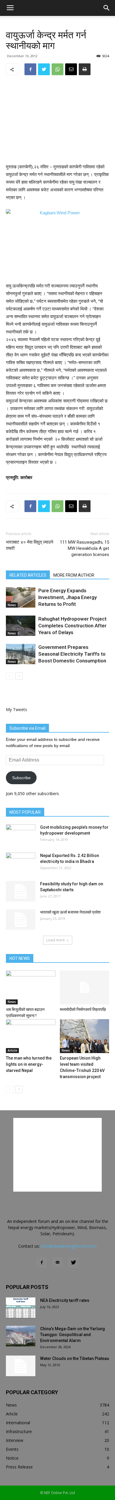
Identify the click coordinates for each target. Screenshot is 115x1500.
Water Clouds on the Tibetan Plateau (74, 1358)
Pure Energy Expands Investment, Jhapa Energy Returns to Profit (67, 597)
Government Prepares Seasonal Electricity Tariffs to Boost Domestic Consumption (72, 654)
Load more (55, 940)
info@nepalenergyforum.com (69, 1246)
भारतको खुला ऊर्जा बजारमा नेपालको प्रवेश (70, 912)
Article (12, 1050)
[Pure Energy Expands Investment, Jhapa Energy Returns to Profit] (20, 597)
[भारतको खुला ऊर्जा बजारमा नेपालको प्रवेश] (20, 919)
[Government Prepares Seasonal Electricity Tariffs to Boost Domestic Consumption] (20, 654)
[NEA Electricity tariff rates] (20, 1307)
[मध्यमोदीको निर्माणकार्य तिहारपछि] (84, 987)
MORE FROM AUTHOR (73, 575)
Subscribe (21, 777)
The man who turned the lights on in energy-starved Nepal (29, 1064)
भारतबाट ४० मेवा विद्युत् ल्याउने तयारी (29, 545)
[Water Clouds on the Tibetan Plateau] (20, 1366)
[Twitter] (73, 1263)
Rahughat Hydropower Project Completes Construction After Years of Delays (72, 625)
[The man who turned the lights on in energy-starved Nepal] (30, 1036)
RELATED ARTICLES (27, 575)
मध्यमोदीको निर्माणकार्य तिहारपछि (83, 1009)
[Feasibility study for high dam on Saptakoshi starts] (20, 891)
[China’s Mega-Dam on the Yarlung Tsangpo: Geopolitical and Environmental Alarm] (20, 1336)
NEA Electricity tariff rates (64, 1300)
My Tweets (16, 709)
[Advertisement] (57, 120)
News (12, 605)
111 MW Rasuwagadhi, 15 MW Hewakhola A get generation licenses (84, 548)
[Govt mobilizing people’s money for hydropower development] (20, 834)
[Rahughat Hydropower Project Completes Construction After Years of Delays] (20, 626)
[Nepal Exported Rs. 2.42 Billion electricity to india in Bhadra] (20, 863)
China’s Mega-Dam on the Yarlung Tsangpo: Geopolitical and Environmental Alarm (72, 1334)
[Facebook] (41, 1263)
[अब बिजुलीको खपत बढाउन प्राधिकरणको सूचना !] (30, 987)
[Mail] (57, 1263)
